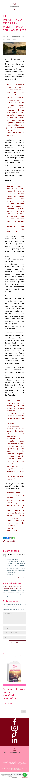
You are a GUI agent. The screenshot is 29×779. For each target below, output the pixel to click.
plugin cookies (25, 777)
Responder (21, 577)
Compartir (9, 541)
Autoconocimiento (15, 36)
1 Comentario (13, 39)
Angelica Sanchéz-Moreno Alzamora (14, 34)
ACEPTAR (14, 777)
